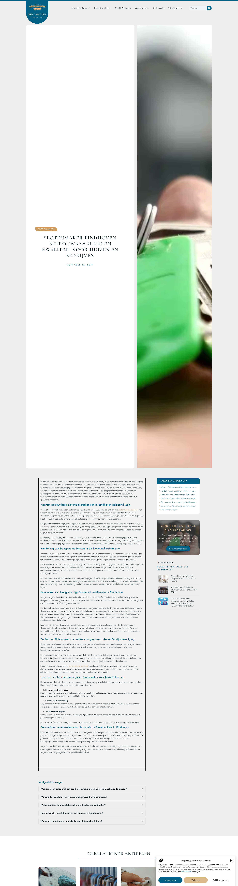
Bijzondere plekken (102, 8)
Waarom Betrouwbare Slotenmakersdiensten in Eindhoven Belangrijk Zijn (179, 487)
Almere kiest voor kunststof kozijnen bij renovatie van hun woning (183, 578)
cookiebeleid (186, 872)
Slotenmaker (46, 229)
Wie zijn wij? (174, 8)
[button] (232, 860)
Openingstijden (141, 8)
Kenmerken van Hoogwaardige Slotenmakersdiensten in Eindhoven (179, 494)
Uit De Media (158, 8)
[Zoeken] (209, 8)
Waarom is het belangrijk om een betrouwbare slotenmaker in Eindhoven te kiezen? (92, 788)
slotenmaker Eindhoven (128, 509)
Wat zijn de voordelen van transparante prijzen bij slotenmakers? (92, 797)
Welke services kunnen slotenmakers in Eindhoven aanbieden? (92, 805)
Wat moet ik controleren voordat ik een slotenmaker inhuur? (92, 821)
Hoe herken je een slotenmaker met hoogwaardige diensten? (92, 813)
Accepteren (170, 880)
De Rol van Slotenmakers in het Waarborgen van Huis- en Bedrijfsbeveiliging (179, 498)
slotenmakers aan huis (78, 665)
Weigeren (196, 880)
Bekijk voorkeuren (221, 880)
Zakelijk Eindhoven (123, 8)
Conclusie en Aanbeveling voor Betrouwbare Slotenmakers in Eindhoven (179, 505)
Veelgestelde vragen (169, 509)
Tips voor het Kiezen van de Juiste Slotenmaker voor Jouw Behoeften (179, 502)
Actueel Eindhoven (79, 8)
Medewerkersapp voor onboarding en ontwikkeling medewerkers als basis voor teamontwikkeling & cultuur (182, 602)
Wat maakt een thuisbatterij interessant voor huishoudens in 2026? (184, 589)
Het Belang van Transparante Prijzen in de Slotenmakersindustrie (179, 491)
